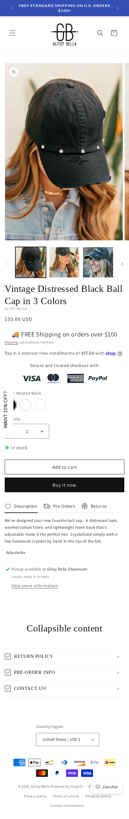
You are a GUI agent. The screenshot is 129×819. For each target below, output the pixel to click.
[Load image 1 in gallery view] (30, 262)
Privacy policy (35, 796)
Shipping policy (98, 796)
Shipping (11, 342)
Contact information (67, 805)
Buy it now (64, 485)
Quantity (12, 419)
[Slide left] (7, 264)
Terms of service (66, 796)
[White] (40, 405)
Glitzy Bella (40, 786)
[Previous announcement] (11, 8)
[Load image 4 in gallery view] (64, 262)
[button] (12, 33)
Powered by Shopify (67, 786)
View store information (35, 585)
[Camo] (25, 405)
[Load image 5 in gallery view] (98, 262)
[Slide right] (122, 264)
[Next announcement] (117, 8)
